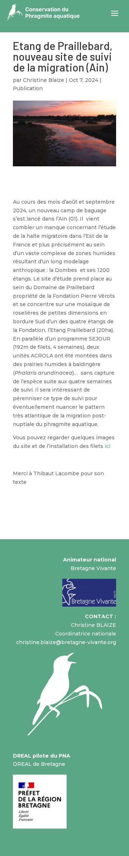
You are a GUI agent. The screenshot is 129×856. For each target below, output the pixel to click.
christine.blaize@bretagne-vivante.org (66, 642)
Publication (28, 88)
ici (107, 446)
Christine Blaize (43, 80)
